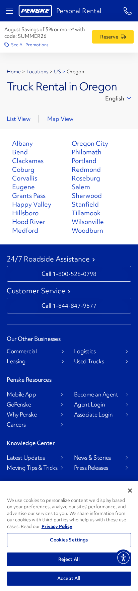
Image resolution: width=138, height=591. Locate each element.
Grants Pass (29, 195)
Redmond (86, 169)
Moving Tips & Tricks (32, 467)
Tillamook (86, 213)
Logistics (85, 351)
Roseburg (86, 178)
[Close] (130, 490)
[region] (69, 536)
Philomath (86, 152)
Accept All (68, 578)
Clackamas (28, 160)
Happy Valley (31, 204)
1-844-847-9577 (74, 305)
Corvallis (24, 178)
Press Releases (91, 467)
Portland (84, 160)
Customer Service (36, 291)
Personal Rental (78, 10)
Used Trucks (89, 361)
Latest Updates (26, 457)
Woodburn (87, 230)
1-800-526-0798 (74, 274)
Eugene (23, 186)
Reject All (69, 559)
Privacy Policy (57, 526)
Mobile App (21, 394)
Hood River (28, 221)
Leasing (16, 361)
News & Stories (92, 457)
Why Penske (22, 414)
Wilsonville (88, 221)
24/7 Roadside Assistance (48, 259)
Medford (25, 230)
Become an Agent (96, 394)
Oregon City (90, 143)
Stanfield (85, 204)
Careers (16, 424)
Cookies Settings (69, 540)
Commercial (22, 351)
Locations (37, 71)
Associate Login (93, 414)
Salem (81, 186)
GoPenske (19, 404)
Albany (22, 143)
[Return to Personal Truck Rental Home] (35, 10)
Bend (20, 152)
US (57, 71)
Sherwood (87, 195)
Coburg (23, 169)
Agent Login (89, 404)
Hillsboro (25, 213)
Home (14, 71)
